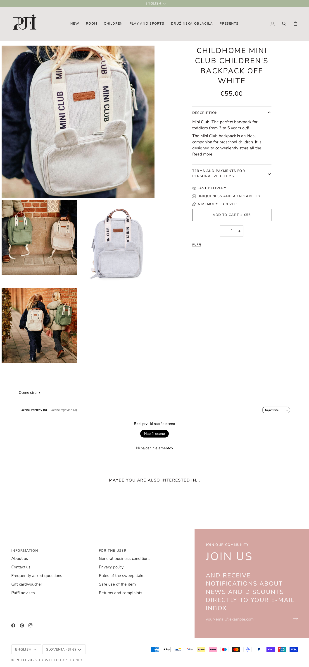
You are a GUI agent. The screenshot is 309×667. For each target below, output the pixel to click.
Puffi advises (23, 592)
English (153, 3)
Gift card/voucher (26, 584)
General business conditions (124, 558)
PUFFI (196, 244)
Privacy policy (111, 567)
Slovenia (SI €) (61, 649)
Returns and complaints (120, 592)
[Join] (294, 618)
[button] (91, 24)
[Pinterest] (22, 625)
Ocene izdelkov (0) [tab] (34, 410)
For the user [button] (112, 550)
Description (205, 113)
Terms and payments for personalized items (218, 173)
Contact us (21, 567)
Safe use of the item (117, 584)
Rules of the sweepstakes (123, 575)
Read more (202, 154)
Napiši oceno (154, 433)
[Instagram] (31, 625)
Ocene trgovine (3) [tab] (64, 410)
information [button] (24, 550)
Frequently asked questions (36, 575)
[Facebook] (13, 625)
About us (19, 558)
